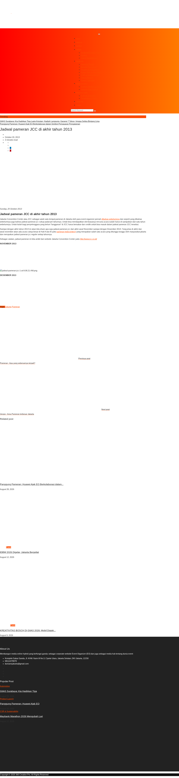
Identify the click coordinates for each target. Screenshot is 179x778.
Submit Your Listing (89, 89)
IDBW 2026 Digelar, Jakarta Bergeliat (19, 552)
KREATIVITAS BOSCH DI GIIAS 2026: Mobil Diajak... (28, 630)
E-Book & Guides (88, 96)
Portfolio (79, 49)
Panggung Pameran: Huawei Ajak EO (19, 703)
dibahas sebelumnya (111, 219)
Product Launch (7, 479)
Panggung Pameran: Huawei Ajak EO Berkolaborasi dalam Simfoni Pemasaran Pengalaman (40, 124)
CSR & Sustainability (90, 75)
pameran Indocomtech (66, 232)
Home (78, 38)
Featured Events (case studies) (94, 53)
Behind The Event (89, 67)
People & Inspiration (90, 70)
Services (79, 46)
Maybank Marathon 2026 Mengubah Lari (21, 716)
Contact (78, 105)
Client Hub (79, 101)
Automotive (5, 625)
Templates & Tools (89, 98)
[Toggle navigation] (99, 34)
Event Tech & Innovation (91, 72)
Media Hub (79, 61)
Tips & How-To (87, 78)
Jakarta (8, 307)
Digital (17, 479)
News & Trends (87, 64)
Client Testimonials (89, 58)
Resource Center (81, 92)
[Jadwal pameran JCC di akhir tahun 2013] (10, 143)
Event (8, 547)
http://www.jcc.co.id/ (88, 239)
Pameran (9, 135)
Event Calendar (87, 80)
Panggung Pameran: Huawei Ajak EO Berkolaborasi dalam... (31, 484)
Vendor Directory (81, 83)
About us (79, 42)
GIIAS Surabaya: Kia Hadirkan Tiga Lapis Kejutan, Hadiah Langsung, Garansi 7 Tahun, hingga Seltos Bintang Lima (49, 121)
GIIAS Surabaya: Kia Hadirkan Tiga (18, 691)
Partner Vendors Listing (91, 87)
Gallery (84, 55)
